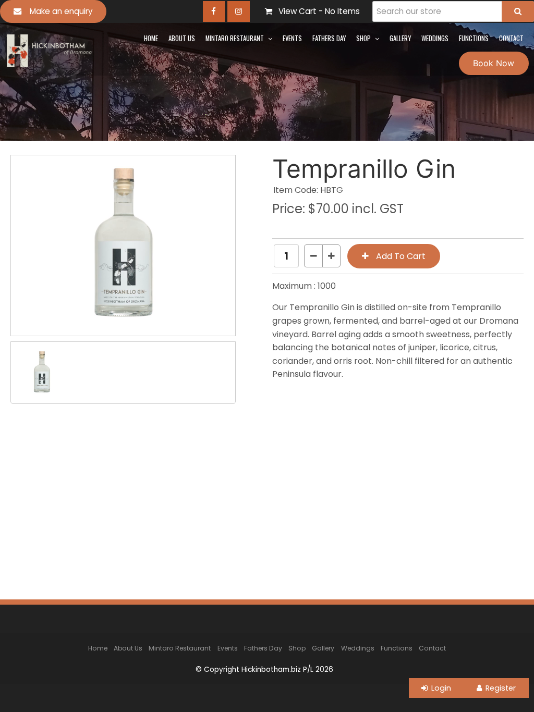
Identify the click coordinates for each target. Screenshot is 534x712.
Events (292, 38)
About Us (181, 38)
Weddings (434, 38)
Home (151, 38)
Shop (363, 38)
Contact (511, 38)
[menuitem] (98, 648)
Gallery (400, 38)
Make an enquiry (61, 11)
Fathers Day (329, 38)
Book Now (493, 63)
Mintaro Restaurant (234, 38)
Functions (474, 38)
